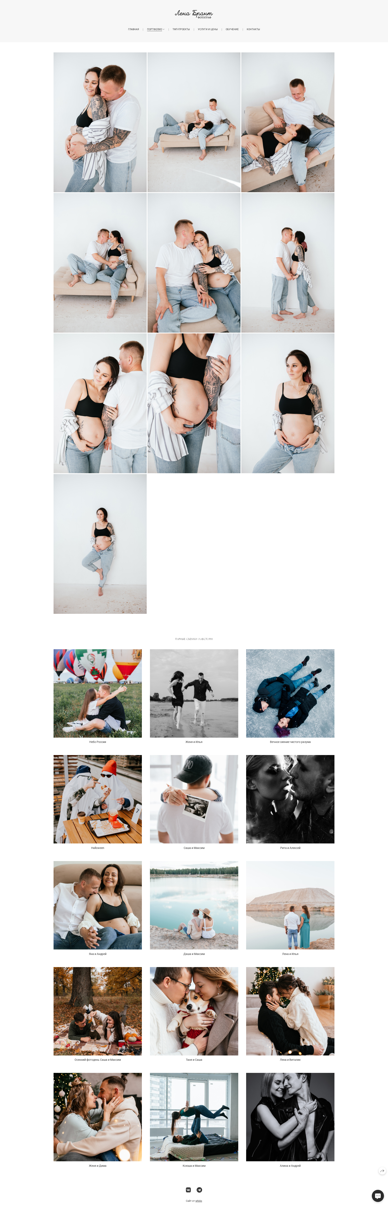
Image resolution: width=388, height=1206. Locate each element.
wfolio (198, 1201)
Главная (133, 29)
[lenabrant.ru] (194, 14)
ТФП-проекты (181, 29)
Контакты (253, 29)
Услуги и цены (208, 29)
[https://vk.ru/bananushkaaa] (188, 1190)
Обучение (232, 29)
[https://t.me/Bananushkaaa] (199, 1190)
